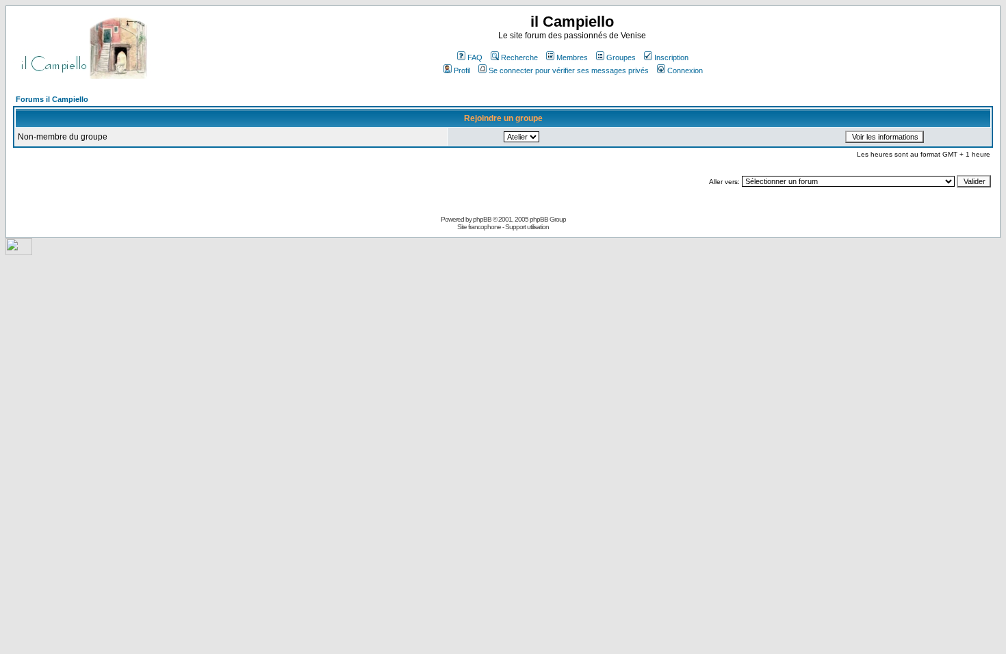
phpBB (482, 219)
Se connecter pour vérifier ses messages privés (569, 70)
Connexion (685, 70)
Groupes (621, 57)
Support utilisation (527, 227)
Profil (462, 70)
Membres (572, 57)
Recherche (519, 57)
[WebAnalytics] (18, 251)
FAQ (474, 57)
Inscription (671, 57)
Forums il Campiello (52, 99)
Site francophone (479, 227)
